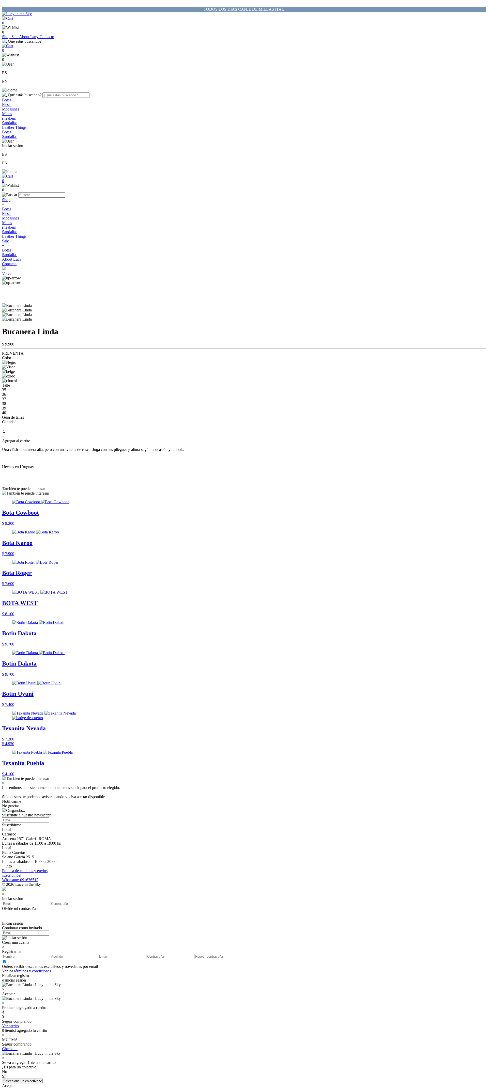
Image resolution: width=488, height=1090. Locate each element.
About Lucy (29, 37)
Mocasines (10, 109)
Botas (6, 100)
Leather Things (14, 127)
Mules (7, 114)
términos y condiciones (32, 971)
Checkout (10, 1049)
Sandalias (9, 123)
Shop (6, 37)
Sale (15, 37)
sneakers (9, 118)
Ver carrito (10, 1026)
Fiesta (6, 104)
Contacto (47, 37)
